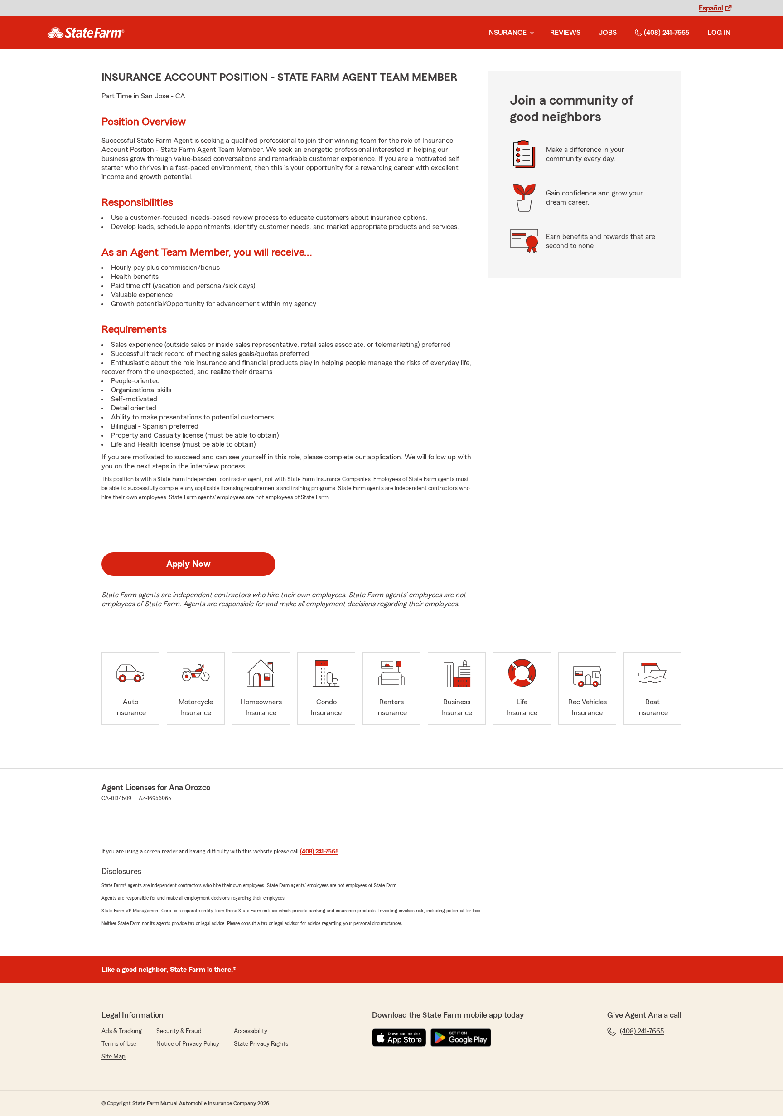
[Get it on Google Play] (460, 1037)
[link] (86, 33)
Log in (718, 32)
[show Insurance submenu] (530, 33)
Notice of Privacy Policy (187, 1044)
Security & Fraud (179, 1031)
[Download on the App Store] (399, 1037)
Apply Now (188, 564)
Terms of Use (119, 1044)
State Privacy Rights (261, 1044)
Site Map (114, 1056)
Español (711, 8)
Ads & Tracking (122, 1031)
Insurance (507, 32)
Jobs (608, 32)
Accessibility (250, 1031)
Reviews (565, 32)
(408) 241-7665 (666, 32)
